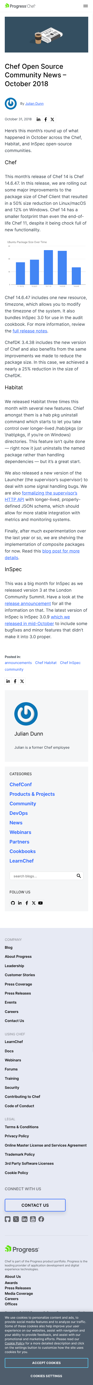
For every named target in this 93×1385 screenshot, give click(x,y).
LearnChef (22, 861)
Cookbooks (23, 851)
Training (12, 1078)
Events (10, 1002)
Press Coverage (18, 984)
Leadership (14, 966)
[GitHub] (8, 1219)
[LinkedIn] (25, 1219)
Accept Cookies (46, 1363)
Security (12, 1087)
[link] (38, 119)
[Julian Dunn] (46, 713)
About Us (13, 1276)
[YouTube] (33, 1219)
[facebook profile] (26, 902)
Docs (9, 1051)
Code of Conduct (19, 1106)
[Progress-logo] (22, 1250)
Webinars (20, 832)
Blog (8, 947)
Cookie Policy (16, 1173)
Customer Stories (20, 975)
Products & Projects (32, 794)
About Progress (18, 956)
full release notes (30, 331)
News (16, 823)
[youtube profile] (40, 902)
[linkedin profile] (19, 902)
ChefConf (21, 784)
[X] (16, 1219)
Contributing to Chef (22, 1097)
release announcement (28, 603)
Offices (11, 1304)
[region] (46, 1348)
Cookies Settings (46, 1376)
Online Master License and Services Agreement (46, 1145)
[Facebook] (41, 1219)
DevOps (19, 813)
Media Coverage (19, 1293)
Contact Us (14, 1021)
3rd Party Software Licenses (29, 1163)
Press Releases (18, 993)
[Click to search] (79, 876)
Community (23, 803)
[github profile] (12, 902)
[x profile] (33, 902)
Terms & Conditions (22, 1127)
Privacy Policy (17, 1136)
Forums (11, 1069)
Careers (11, 1012)
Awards (11, 1283)
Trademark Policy (20, 1154)
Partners (19, 842)
